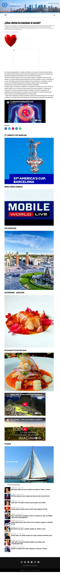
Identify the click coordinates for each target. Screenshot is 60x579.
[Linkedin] (38, 562)
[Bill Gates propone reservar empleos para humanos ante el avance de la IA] (7, 496)
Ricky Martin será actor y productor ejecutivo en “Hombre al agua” (28, 529)
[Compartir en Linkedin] (16, 128)
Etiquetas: (7, 125)
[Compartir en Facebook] (6, 128)
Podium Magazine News (13, 484)
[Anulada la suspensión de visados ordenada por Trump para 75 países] (7, 549)
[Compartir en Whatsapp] (20, 128)
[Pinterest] (35, 562)
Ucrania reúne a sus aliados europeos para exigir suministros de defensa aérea (31, 535)
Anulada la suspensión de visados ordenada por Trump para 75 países (29, 548)
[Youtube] (28, 562)
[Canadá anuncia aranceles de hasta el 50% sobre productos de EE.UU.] (7, 509)
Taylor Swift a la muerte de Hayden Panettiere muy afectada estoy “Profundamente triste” (28, 543)
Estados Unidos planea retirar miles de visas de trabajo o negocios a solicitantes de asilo (32, 523)
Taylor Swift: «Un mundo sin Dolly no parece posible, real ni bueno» (28, 502)
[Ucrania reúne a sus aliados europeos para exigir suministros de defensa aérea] (7, 536)
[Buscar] (54, 15)
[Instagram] (31, 562)
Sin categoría (13, 533)
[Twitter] (25, 562)
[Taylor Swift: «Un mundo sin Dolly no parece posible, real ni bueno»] (7, 503)
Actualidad (13, 487)
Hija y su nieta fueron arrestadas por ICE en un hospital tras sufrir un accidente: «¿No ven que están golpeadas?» (32, 516)
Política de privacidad (27, 565)
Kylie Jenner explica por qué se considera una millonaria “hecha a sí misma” (31, 489)
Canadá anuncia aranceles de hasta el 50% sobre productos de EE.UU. (29, 509)
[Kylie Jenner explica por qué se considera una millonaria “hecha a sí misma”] (7, 490)
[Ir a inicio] (30, 6)
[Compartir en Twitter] (9, 128)
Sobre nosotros (34, 565)
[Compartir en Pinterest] (13, 128)
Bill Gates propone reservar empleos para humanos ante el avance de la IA (30, 496)
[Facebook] (21, 562)
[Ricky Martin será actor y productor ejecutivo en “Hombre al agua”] (7, 529)
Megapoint (30, 570)
